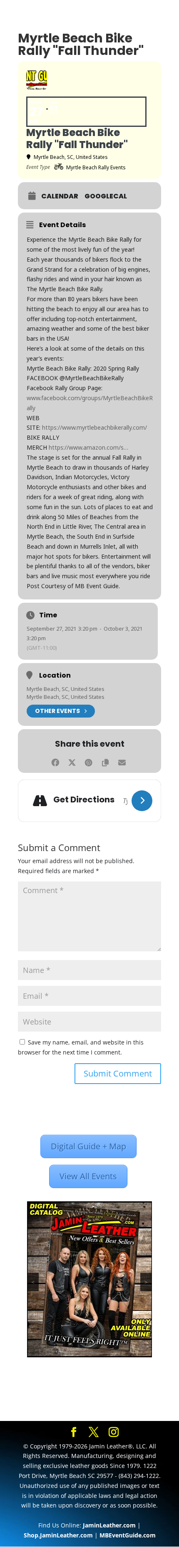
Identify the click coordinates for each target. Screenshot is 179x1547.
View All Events (88, 1176)
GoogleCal (106, 196)
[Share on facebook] (55, 761)
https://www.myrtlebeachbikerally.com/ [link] (94, 427)
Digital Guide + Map (88, 1146)
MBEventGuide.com (127, 1535)
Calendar (59, 196)
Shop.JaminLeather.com (58, 1535)
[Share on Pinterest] (88, 761)
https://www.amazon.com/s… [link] (88, 447)
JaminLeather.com (109, 1525)
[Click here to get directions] (142, 800)
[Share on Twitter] (72, 761)
